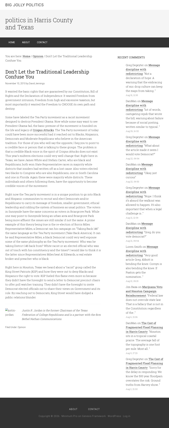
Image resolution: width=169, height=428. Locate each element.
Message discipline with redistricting (143, 69)
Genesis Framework (94, 416)
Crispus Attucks (43, 130)
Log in (126, 416)
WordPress (114, 416)
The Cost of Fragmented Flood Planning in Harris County (144, 327)
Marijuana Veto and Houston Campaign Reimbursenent (144, 291)
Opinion (22, 327)
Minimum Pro (70, 416)
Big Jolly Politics (24, 5)
